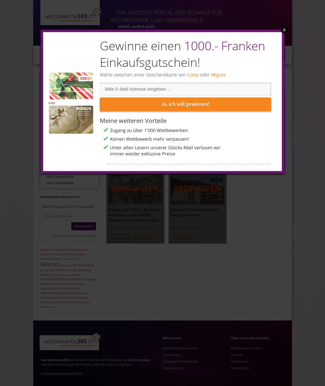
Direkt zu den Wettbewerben (251, 164)
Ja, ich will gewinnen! (185, 104)
